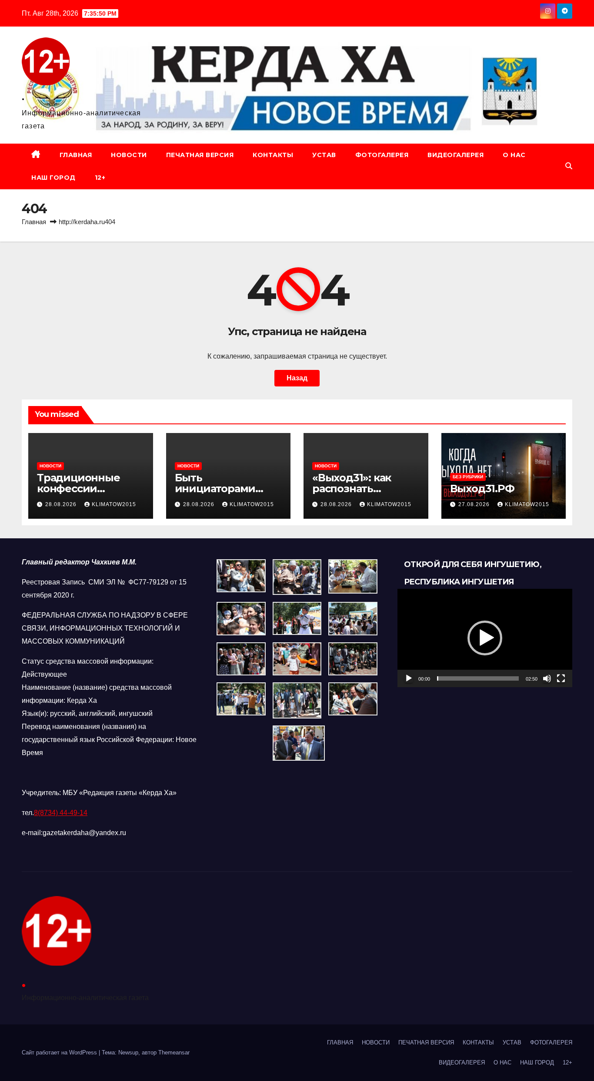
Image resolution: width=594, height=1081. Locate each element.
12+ (100, 177)
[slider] (478, 678)
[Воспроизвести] (408, 678)
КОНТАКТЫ (273, 155)
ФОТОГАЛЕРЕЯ (382, 155)
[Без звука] (547, 678)
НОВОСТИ (129, 155)
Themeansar (174, 1052)
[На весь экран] (561, 678)
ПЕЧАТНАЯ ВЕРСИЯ (200, 155)
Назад (297, 378)
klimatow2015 (114, 504)
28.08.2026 (61, 504)
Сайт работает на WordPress (60, 1052)
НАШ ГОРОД (53, 177)
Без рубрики (468, 476)
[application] (484, 638)
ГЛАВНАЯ (76, 155)
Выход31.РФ (482, 488)
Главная (34, 221)
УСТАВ (324, 155)
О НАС (514, 155)
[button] (568, 166)
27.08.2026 (474, 504)
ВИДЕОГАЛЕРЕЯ (455, 155)
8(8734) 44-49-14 (60, 812)
